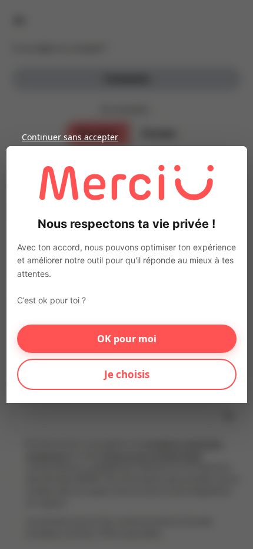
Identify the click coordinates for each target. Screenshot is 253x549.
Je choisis (126, 374)
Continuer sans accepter (70, 137)
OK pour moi (127, 338)
